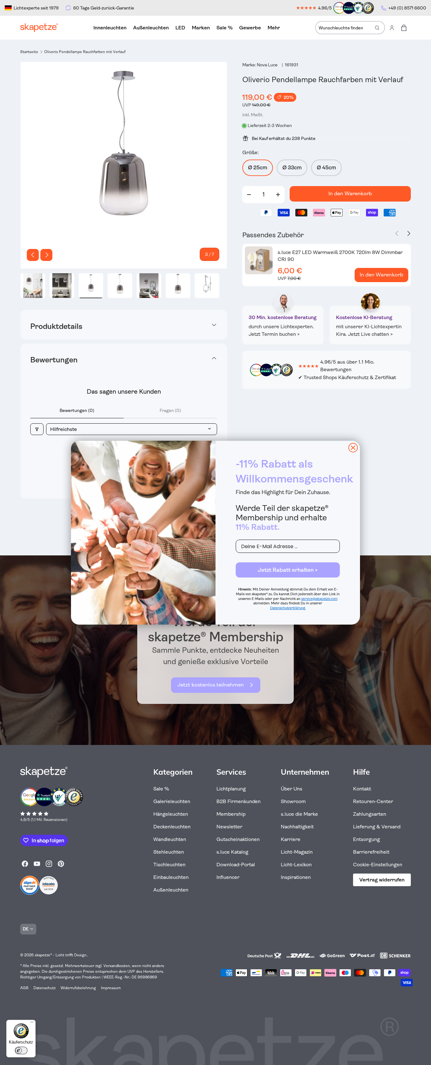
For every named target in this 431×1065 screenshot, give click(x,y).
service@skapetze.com (319, 599)
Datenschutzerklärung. (288, 608)
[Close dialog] (353, 447)
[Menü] (32, 1023)
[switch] (21, 1050)
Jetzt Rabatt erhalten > (288, 570)
